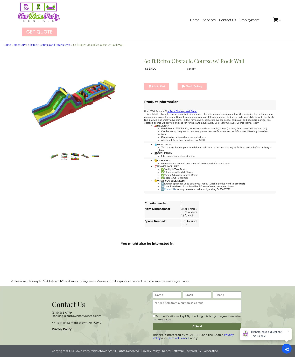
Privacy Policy (62, 329)
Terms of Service (178, 338)
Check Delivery (193, 86)
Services (209, 20)
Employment (249, 20)
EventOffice (210, 351)
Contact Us (227, 20)
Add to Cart (158, 86)
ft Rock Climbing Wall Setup (182, 111)
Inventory (19, 45)
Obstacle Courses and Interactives (49, 45)
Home (195, 20)
